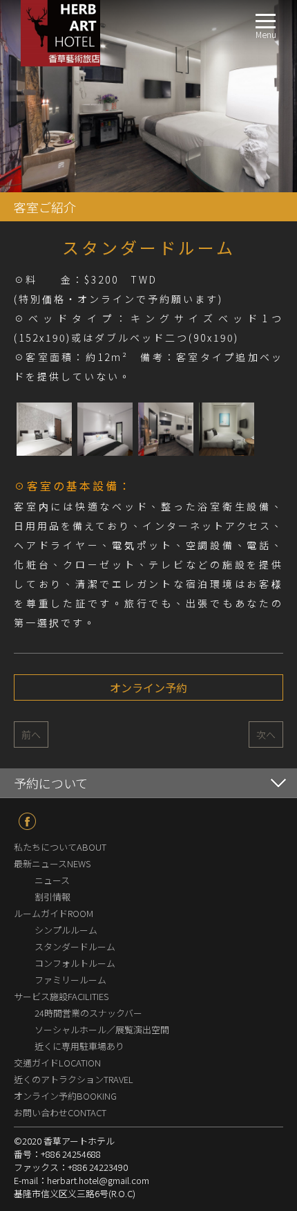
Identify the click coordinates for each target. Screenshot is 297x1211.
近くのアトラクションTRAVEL (73, 1079)
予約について (51, 783)
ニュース (52, 880)
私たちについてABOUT (60, 846)
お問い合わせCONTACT (60, 1112)
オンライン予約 (148, 687)
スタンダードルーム (75, 946)
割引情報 (52, 896)
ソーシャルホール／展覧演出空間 (102, 1029)
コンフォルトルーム (75, 963)
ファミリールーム (70, 979)
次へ (266, 734)
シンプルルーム (66, 929)
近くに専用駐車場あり (79, 1046)
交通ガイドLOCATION (57, 1062)
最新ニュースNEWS (52, 863)
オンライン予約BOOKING (65, 1095)
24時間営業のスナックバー (88, 1012)
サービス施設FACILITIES (61, 996)
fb (27, 821)
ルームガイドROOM (53, 913)
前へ (31, 734)
